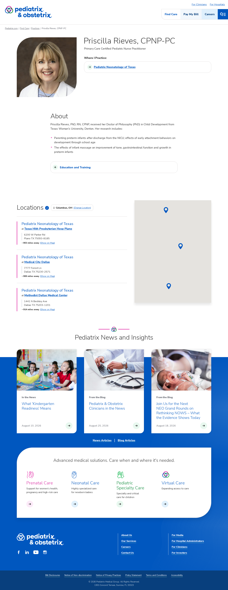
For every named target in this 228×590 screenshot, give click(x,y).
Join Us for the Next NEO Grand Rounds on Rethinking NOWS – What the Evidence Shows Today (178, 410)
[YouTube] (35, 552)
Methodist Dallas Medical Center (45, 295)
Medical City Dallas (37, 262)
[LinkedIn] (27, 552)
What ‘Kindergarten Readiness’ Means (38, 406)
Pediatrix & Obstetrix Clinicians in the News (107, 406)
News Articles (102, 440)
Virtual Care (173, 483)
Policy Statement (133, 575)
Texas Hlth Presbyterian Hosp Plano (48, 229)
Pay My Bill (191, 14)
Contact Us (127, 553)
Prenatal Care (39, 483)
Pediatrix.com (11, 28)
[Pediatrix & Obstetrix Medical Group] (28, 12)
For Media (177, 535)
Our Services (128, 541)
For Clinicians (199, 4)
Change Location (82, 208)
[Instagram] (45, 552)
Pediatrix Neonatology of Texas (114, 67)
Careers (210, 14)
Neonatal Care (85, 483)
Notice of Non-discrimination (78, 575)
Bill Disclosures (52, 575)
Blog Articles (126, 440)
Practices (35, 28)
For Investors (179, 553)
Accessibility (177, 575)
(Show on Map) (47, 242)
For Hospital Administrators (188, 541)
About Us (126, 535)
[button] (114, 167)
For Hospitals (217, 4)
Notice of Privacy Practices (108, 575)
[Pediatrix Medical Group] (40, 539)
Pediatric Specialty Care (130, 485)
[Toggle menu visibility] (223, 14)
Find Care (171, 14)
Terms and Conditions (156, 575)
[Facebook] (18, 552)
